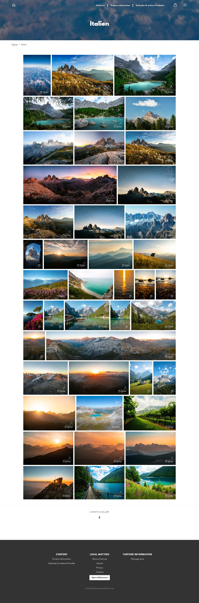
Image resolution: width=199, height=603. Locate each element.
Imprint (99, 563)
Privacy (99, 568)
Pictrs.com (110, 588)
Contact (99, 572)
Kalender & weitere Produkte (150, 6)
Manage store (137, 559)
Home (14, 45)
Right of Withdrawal (100, 578)
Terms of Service (99, 559)
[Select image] (26, 92)
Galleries (100, 6)
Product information (120, 6)
